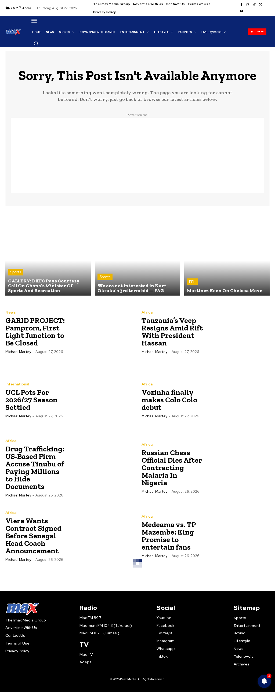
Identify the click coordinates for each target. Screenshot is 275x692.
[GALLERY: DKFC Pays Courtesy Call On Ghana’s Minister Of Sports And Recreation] (48, 253)
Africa (147, 312)
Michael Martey (18, 351)
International (17, 384)
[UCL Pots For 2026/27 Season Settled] (102, 400)
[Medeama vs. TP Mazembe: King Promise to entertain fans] (238, 536)
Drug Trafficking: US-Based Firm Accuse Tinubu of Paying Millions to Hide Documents (34, 467)
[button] (36, 43)
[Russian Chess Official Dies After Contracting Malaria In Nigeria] (238, 468)
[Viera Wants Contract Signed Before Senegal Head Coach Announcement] (102, 536)
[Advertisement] (137, 155)
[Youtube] (241, 11)
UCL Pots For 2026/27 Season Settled (31, 400)
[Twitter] (261, 5)
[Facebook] (241, 5)
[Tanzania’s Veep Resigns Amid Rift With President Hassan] (238, 332)
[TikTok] (254, 5)
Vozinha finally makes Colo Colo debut (169, 400)
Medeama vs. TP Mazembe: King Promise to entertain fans (169, 535)
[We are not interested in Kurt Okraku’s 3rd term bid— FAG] (137, 253)
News (10, 312)
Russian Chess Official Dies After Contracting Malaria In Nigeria (172, 467)
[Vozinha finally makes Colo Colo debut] (238, 400)
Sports (15, 272)
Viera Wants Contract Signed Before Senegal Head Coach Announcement (33, 535)
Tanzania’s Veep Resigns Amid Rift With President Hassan (172, 331)
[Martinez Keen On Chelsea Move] (227, 253)
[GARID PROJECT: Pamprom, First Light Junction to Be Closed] (102, 332)
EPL (192, 281)
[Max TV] (13, 32)
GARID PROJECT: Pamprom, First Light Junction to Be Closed (35, 331)
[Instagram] (248, 5)
